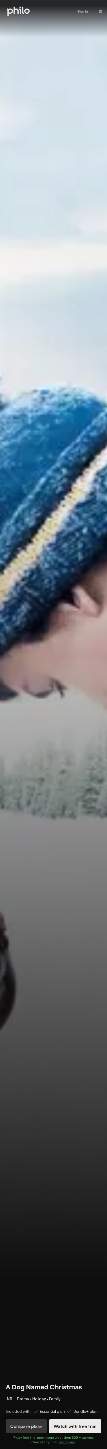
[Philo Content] (100, 11)
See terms (66, 1442)
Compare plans (26, 1426)
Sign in (82, 11)
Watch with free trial (75, 1426)
